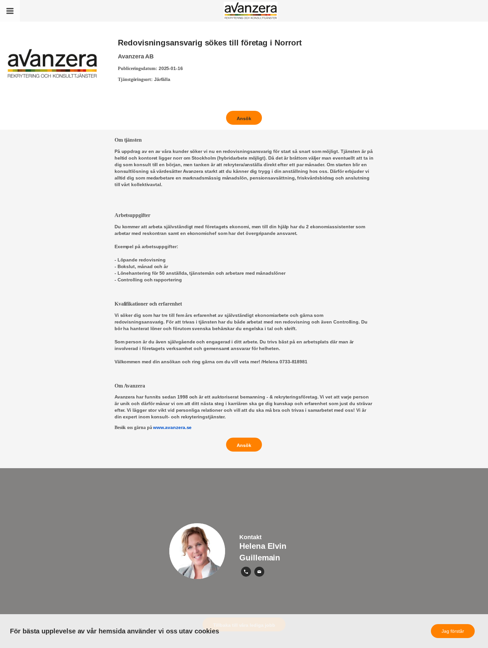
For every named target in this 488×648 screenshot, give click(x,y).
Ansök (244, 118)
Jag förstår (453, 631)
